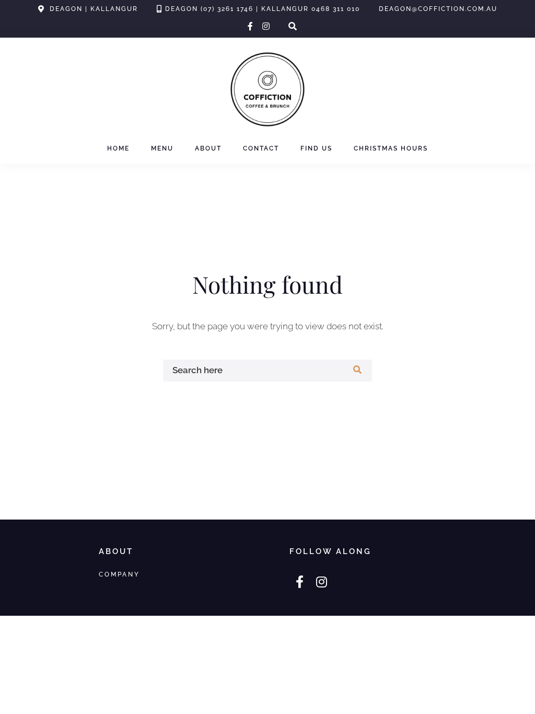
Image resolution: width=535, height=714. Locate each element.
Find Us (316, 148)
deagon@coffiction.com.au (438, 9)
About (208, 148)
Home (118, 148)
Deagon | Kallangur (94, 9)
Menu (162, 148)
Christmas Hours (391, 148)
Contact (261, 148)
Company (119, 574)
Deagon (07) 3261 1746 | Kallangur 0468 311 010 (262, 9)
